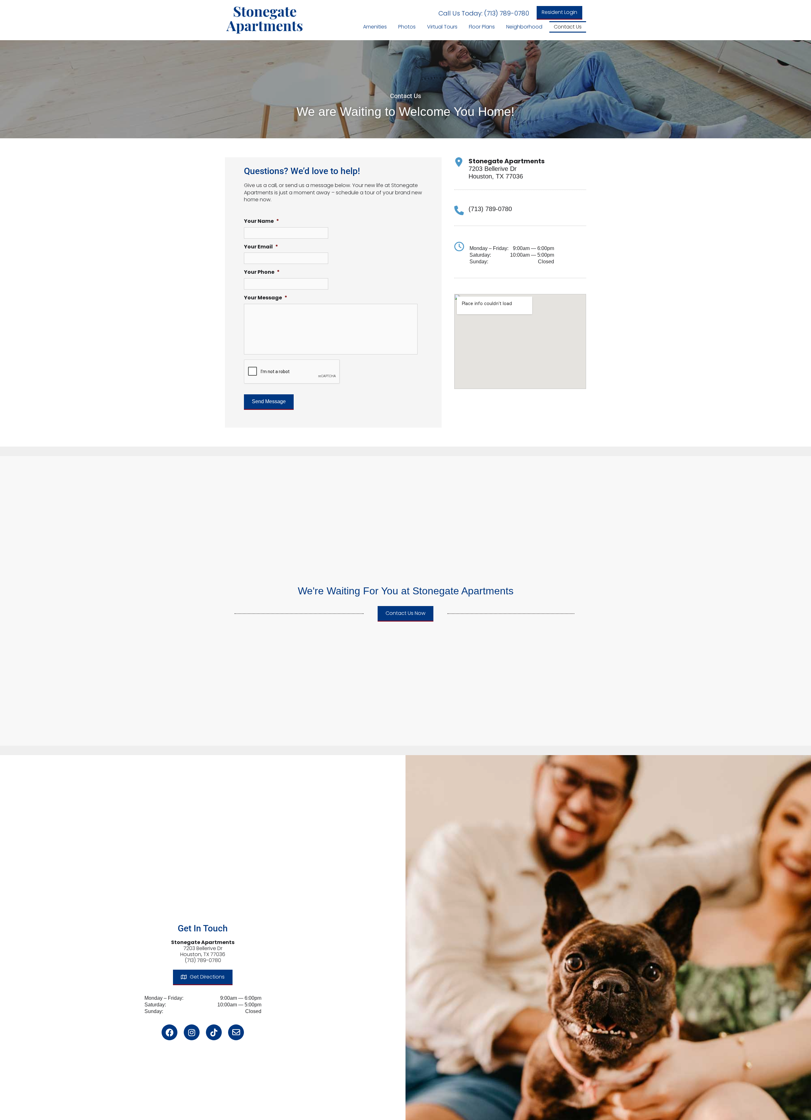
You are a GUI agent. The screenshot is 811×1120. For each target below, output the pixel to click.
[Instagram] (192, 1032)
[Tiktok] (214, 1032)
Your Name (261, 221)
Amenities (375, 26)
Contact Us (568, 26)
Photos (407, 26)
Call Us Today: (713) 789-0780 (483, 13)
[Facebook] (169, 1032)
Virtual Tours (442, 26)
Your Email (261, 247)
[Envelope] (236, 1032)
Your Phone (262, 272)
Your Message (265, 298)
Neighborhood (524, 26)
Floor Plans (482, 26)
